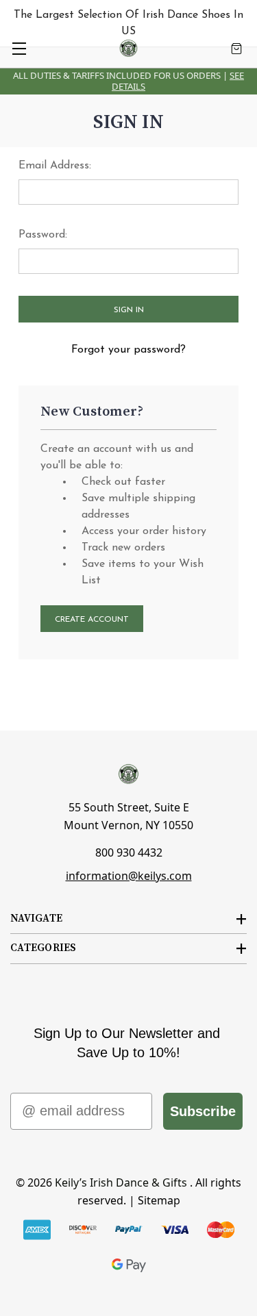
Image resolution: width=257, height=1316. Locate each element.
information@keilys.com (129, 875)
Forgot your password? (128, 349)
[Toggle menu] (19, 48)
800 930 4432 (128, 852)
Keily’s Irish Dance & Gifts (121, 1182)
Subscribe (203, 1111)
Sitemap (159, 1200)
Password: (43, 234)
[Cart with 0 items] (236, 48)
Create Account (92, 620)
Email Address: (55, 165)
